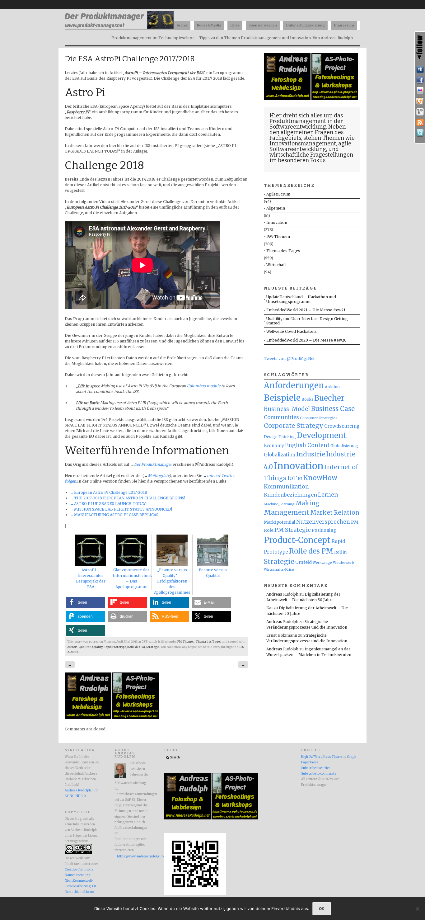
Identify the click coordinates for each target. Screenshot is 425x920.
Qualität (85, 647)
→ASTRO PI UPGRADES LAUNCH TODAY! (108, 503)
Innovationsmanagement (302, 143)
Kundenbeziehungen (290, 495)
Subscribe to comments (318, 774)
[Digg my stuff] (420, 69)
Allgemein (275, 208)
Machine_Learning (279, 504)
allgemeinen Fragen (307, 132)
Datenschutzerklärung (305, 25)
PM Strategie (292, 529)
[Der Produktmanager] (119, 28)
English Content (307, 445)
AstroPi (72, 647)
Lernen (328, 494)
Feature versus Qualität (213, 573)
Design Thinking (280, 436)
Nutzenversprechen (323, 521)
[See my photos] (420, 90)
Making (307, 503)
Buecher (329, 398)
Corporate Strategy (293, 425)
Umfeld (303, 562)
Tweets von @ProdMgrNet (289, 358)
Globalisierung (344, 445)
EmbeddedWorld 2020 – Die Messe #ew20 (306, 340)
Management (286, 512)
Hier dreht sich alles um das (306, 115)
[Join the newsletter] (420, 112)
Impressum (344, 25)
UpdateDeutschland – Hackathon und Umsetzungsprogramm (301, 299)
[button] (85, 602)
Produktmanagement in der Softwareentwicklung (306, 124)
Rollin (340, 552)
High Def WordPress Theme (321, 757)
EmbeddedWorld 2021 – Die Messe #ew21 (305, 310)
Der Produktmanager (153, 464)
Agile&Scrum (278, 194)
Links (235, 25)
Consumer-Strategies (318, 418)
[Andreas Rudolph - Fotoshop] (88, 717)
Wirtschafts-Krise (279, 569)
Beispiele (282, 398)
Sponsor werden (263, 25)
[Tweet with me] (420, 133)
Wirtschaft (276, 264)
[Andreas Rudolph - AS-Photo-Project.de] (135, 717)
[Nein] (417, 909)
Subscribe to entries (315, 768)
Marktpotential (279, 522)
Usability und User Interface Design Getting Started (307, 320)
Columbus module (203, 386)
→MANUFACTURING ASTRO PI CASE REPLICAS (114, 514)
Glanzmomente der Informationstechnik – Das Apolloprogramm (132, 578)
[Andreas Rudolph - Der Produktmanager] (195, 894)
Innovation (276, 222)
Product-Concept (297, 540)
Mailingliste (158, 475)
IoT (292, 478)
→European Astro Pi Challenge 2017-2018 (108, 492)
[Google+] (420, 101)
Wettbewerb (343, 562)
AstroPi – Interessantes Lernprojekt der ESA (90, 578)
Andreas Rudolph (282, 594)
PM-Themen (185, 642)
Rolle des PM (136, 647)
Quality (97, 647)
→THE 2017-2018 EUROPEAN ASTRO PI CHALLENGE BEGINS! (127, 498)
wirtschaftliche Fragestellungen (311, 154)
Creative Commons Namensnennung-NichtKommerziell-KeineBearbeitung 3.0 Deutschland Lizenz (80, 881)
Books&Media (209, 25)
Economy (274, 445)
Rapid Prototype (115, 647)
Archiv (182, 25)
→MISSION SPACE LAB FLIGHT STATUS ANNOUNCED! (121, 509)
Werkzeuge (322, 563)
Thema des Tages (208, 642)
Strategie (152, 647)
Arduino (332, 387)
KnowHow (320, 478)
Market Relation (334, 512)
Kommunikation (286, 486)
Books (307, 399)
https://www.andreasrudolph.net (133, 856)
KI (300, 478)
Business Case (333, 409)
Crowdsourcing (342, 426)
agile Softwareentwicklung (310, 146)
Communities (281, 417)
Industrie (310, 454)
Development (322, 435)
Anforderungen (294, 385)
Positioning (324, 530)
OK (322, 908)
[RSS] (420, 122)
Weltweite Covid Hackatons (291, 331)
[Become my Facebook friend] (420, 80)
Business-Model (287, 409)
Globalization (279, 455)
